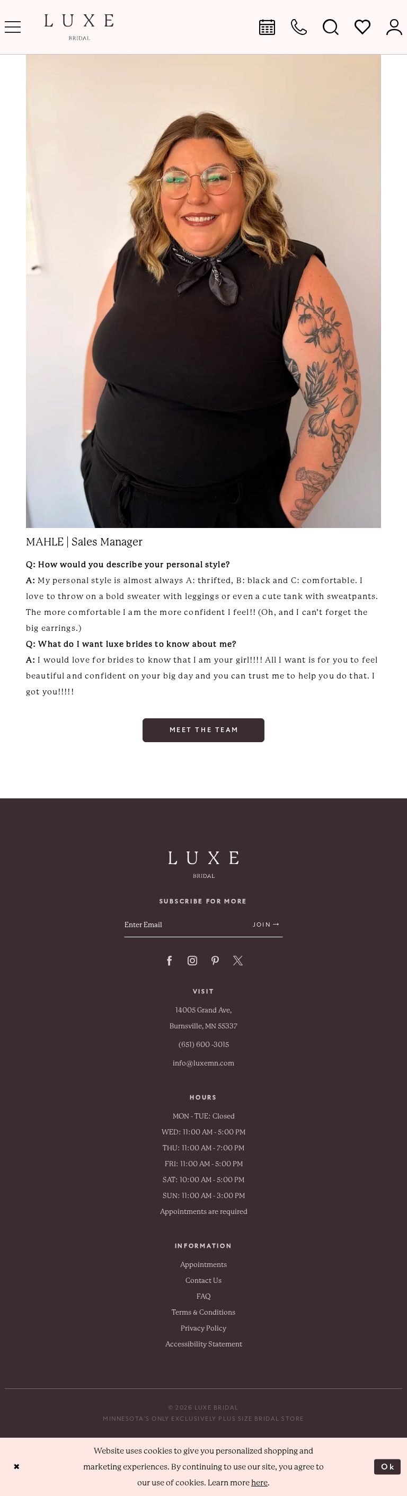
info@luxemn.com (203, 1063)
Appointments (203, 1265)
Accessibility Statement (203, 1344)
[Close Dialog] (16, 1466)
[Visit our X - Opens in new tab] (238, 960)
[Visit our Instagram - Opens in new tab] (192, 960)
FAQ (204, 1296)
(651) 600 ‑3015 (204, 1045)
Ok (388, 1466)
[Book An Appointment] (267, 27)
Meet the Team (204, 730)
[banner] (79, 27)
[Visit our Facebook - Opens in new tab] (169, 960)
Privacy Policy (203, 1328)
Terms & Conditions (203, 1312)
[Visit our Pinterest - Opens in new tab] (215, 960)
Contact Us (203, 1280)
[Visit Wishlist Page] (362, 27)
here (259, 1483)
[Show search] (331, 27)
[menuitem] (267, 27)
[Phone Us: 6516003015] (299, 27)
